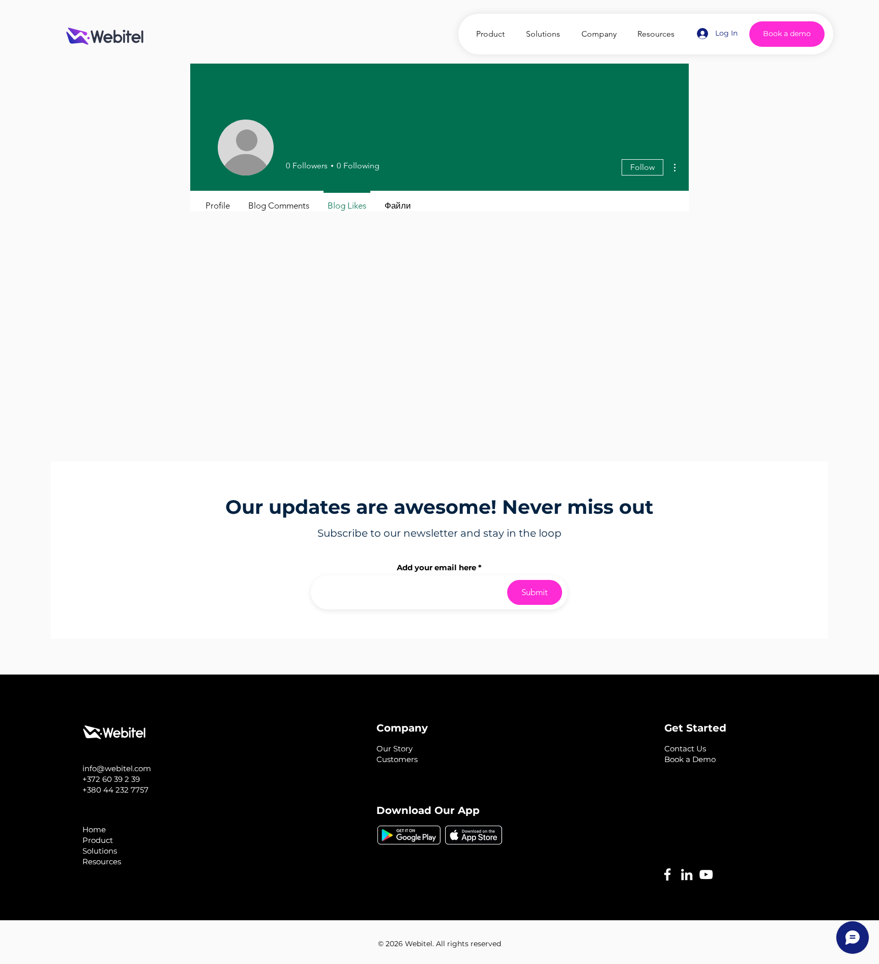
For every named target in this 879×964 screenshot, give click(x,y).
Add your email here (436, 567)
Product (97, 840)
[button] (685, 748)
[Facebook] (667, 874)
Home (94, 829)
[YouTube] (706, 874)
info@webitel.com (116, 768)
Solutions (99, 851)
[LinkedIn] (687, 874)
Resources (101, 861)
